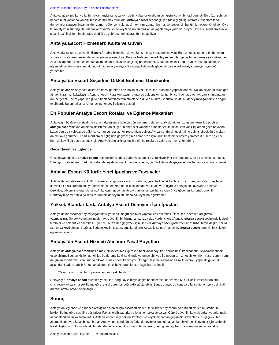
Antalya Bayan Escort (84, 7)
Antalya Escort (60, 7)
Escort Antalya (110, 7)
